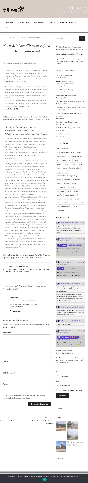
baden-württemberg (63, 152)
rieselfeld (59, 195)
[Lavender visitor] (73, 445)
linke (58, 183)
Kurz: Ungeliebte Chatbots (64, 75)
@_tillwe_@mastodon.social (64, 353)
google (80, 164)
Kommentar (8, 332)
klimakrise (67, 180)
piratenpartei (60, 191)
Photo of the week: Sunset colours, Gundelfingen (70, 108)
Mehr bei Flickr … (61, 458)
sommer (59, 199)
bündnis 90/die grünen (76, 156)
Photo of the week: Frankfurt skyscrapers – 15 (70, 102)
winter (75, 207)
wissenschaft (60, 210)
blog (72, 152)
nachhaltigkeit (61, 187)
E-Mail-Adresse (9, 373)
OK (45, 480)
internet (59, 180)
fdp (70, 160)
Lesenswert (52, 22)
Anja (61, 268)
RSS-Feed (59, 408)
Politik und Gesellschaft (17, 267)
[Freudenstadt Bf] (61, 447)
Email (57, 381)
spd (48, 270)
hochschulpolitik (74, 168)
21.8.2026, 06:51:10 (78, 321)
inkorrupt (63, 245)
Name (5, 361)
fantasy (64, 160)
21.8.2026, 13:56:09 (78, 222)
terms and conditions (75, 390)
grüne (8, 270)
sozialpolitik (39, 270)
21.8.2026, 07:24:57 (78, 307)
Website (5, 384)
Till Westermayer (37, 37)
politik (29, 270)
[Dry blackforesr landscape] (61, 426)
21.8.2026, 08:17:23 (73, 268)
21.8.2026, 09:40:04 (78, 283)
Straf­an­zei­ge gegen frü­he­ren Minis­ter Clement (24, 304)
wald (74, 203)
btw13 (79, 152)
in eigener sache (61, 172)
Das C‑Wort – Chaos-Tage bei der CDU (68, 128)
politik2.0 (77, 191)
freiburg (76, 160)
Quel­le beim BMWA (11, 109)
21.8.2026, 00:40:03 (63, 339)
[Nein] (85, 478)
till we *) (78, 8)
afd (58, 149)
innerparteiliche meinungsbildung (67, 176)
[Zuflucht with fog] (72, 425)
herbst (65, 168)
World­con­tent (19, 307)
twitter (59, 203)
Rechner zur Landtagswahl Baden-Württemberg (70, 54)
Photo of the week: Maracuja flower (66, 122)
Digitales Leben (39, 22)
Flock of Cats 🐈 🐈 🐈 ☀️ (69, 337)
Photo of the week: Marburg (64, 90)
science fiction (69, 195)
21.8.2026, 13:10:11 (75, 245)
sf (77, 195)
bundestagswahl (61, 156)
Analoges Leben (23, 22)
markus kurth (18, 270)
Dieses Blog (9, 22)
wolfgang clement (22, 271)
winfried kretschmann (63, 207)
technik (77, 199)
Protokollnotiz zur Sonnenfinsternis (66, 96)
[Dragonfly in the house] (75, 442)
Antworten (16, 311)
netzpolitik (71, 187)
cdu (58, 160)
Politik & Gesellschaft (67, 22)
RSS (68, 362)
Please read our (70, 390)
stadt (70, 199)
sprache (9, 271)
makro (74, 183)
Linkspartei (66, 183)
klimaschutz (76, 180)
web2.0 (81, 203)
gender (73, 164)
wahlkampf (67, 203)
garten (66, 164)
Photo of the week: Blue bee (64, 134)
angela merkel (65, 149)
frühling (59, 164)
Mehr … (8, 28)
